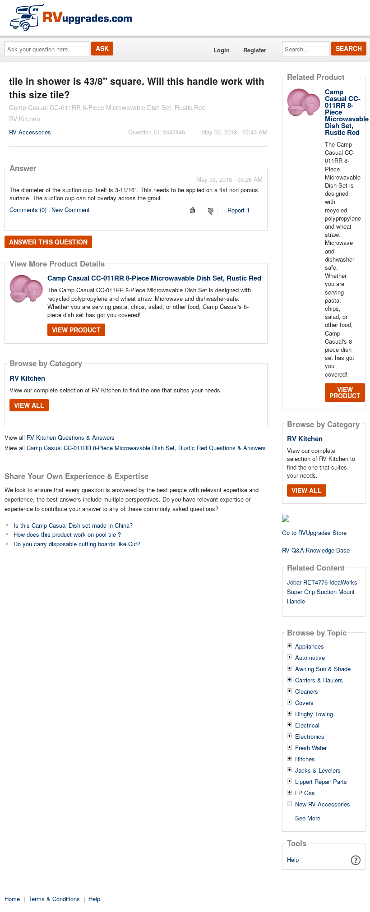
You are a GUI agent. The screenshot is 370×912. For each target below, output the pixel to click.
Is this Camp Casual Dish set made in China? (73, 525)
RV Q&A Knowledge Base (316, 550)
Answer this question (48, 241)
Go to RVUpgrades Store (314, 532)
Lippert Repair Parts (321, 781)
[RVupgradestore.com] (71, 17)
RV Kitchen (27, 378)
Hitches (305, 759)
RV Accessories (30, 132)
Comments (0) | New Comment (49, 209)
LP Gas (305, 793)
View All (29, 405)
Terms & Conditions (54, 898)
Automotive (310, 657)
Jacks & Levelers (318, 770)
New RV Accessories (322, 804)
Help (293, 859)
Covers (304, 703)
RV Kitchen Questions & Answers (71, 437)
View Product (76, 329)
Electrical (307, 725)
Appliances (309, 646)
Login (221, 50)
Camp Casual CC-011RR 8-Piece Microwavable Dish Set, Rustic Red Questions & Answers (146, 447)
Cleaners (306, 691)
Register (254, 50)
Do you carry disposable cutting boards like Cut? (77, 543)
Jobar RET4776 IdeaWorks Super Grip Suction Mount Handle (322, 591)
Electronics (309, 736)
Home (12, 898)
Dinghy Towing (314, 714)
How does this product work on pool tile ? (67, 534)
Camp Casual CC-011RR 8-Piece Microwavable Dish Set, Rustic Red (154, 278)
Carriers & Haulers (319, 680)
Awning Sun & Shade (323, 669)
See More (307, 817)
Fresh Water (311, 748)
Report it (238, 210)
